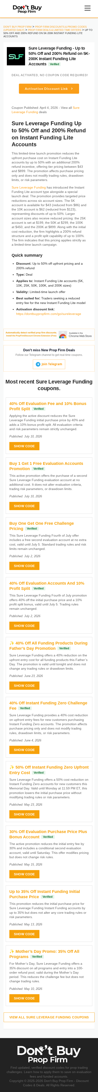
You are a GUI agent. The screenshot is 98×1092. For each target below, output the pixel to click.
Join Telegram (52, 364)
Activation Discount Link (47, 89)
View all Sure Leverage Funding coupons (49, 1017)
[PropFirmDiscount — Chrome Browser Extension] (49, 334)
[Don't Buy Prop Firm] (27, 9)
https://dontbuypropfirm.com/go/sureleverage (48, 314)
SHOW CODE (24, 446)
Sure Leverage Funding (29, 187)
